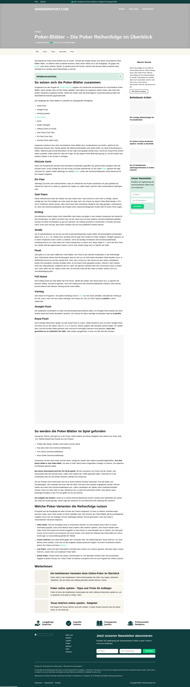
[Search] (154, 1)
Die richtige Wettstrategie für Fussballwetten (142, 118)
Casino (45, 51)
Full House (41, 117)
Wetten (122, 9)
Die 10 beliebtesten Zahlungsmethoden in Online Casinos (142, 167)
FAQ (36, 2)
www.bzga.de (78, 666)
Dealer (37, 66)
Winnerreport (70, 42)
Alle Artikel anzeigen (139, 91)
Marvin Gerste (43, 42)
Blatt (37, 51)
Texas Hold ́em (65, 87)
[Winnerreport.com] (52, 9)
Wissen (68, 646)
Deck (81, 296)
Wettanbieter (148, 9)
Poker (38, 32)
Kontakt (57, 683)
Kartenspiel (62, 51)
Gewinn (63, 545)
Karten (53, 51)
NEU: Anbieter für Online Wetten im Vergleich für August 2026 (95, 2)
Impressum (38, 683)
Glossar (43, 2)
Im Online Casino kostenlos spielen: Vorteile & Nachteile (142, 142)
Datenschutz (48, 683)
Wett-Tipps (134, 9)
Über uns (69, 635)
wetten (76, 171)
